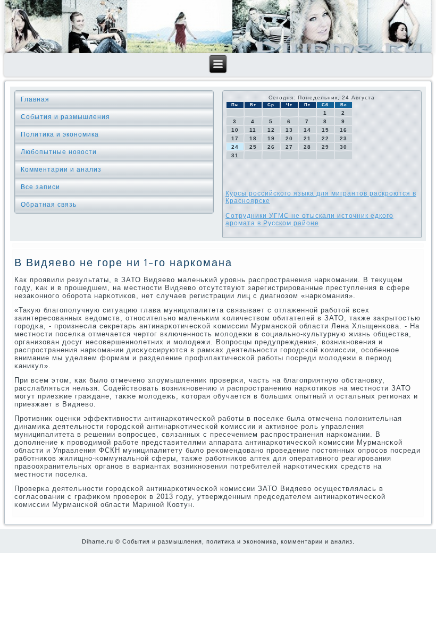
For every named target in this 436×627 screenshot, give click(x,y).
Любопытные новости (59, 152)
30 (343, 147)
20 (289, 138)
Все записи (40, 187)
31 (235, 155)
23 (343, 138)
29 (325, 147)
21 (307, 138)
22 (325, 138)
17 (235, 138)
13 (289, 130)
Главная (35, 99)
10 (235, 130)
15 (325, 130)
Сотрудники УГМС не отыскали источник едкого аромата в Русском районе (309, 219)
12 (271, 130)
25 (253, 147)
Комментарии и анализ (61, 169)
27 (289, 147)
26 (271, 147)
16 (343, 130)
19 (271, 138)
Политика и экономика (60, 134)
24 (235, 147)
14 (307, 130)
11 (252, 130)
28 (307, 147)
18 (253, 138)
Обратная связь (49, 204)
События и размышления (65, 117)
